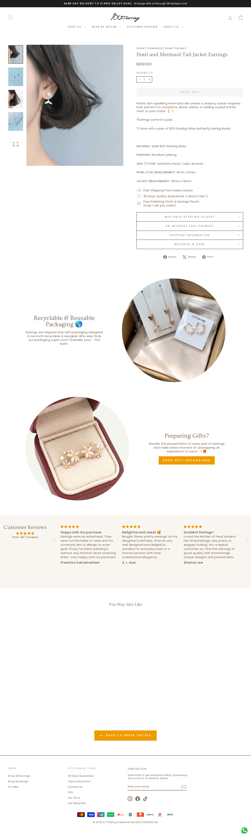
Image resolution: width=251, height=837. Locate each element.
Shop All (75, 26)
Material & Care (190, 244)
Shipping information (190, 235)
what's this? (197, 196)
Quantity (144, 72)
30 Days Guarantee (81, 776)
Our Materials (77, 803)
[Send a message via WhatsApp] (244, 830)
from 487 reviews (25, 537)
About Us (172, 26)
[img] (25, 533)
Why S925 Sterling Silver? (190, 216)
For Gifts (13, 787)
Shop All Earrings (19, 776)
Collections (154, 48)
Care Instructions (79, 781)
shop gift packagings (187, 460)
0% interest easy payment (190, 226)
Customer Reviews (142, 26)
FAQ (70, 792)
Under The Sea (175, 48)
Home (140, 48)
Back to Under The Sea (128, 735)
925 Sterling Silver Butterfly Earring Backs (200, 129)
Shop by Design (105, 26)
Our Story (74, 797)
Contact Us (75, 787)
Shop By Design (18, 781)
